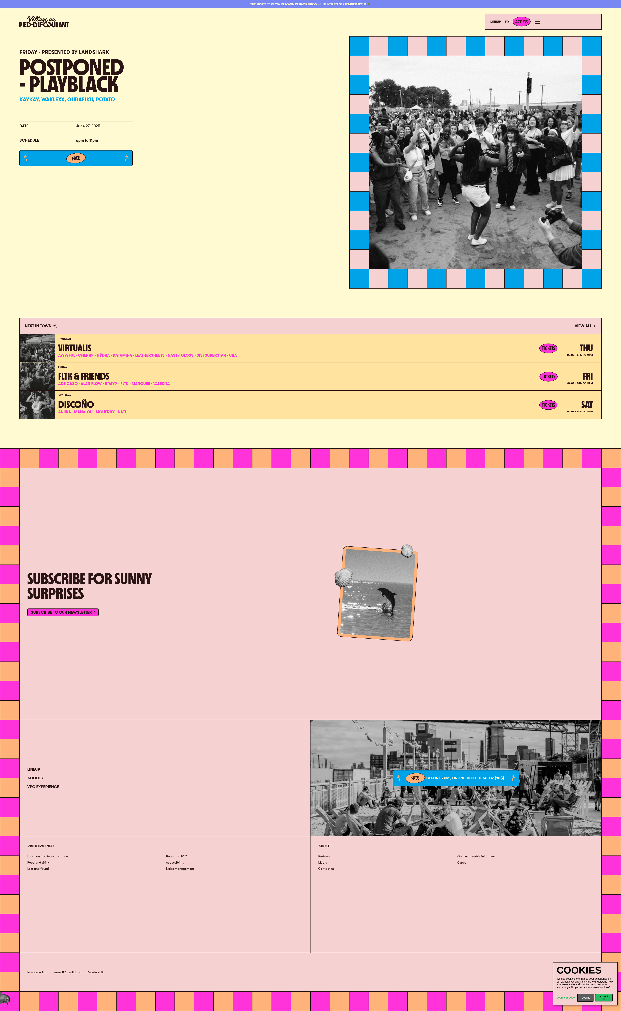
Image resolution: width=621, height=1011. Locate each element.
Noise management (180, 868)
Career (462, 862)
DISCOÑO (76, 404)
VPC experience (43, 786)
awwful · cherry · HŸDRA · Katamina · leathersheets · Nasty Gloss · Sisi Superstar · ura (147, 355)
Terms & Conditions (67, 972)
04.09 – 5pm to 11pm (580, 383)
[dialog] (585, 983)
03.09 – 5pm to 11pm (580, 355)
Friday (62, 367)
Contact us (326, 868)
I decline (585, 997)
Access (35, 777)
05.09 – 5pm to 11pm (580, 411)
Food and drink (38, 862)
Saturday (64, 395)
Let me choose (566, 997)
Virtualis (74, 348)
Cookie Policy (96, 972)
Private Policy (37, 972)
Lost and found (38, 868)
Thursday (64, 338)
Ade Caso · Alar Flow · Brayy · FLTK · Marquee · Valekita (114, 383)
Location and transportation (47, 856)
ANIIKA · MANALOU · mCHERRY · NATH (93, 411)
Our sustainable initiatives (476, 856)
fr (507, 21)
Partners (324, 856)
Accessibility (175, 862)
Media (322, 862)
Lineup (495, 21)
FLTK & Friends (83, 376)
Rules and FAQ (176, 856)
